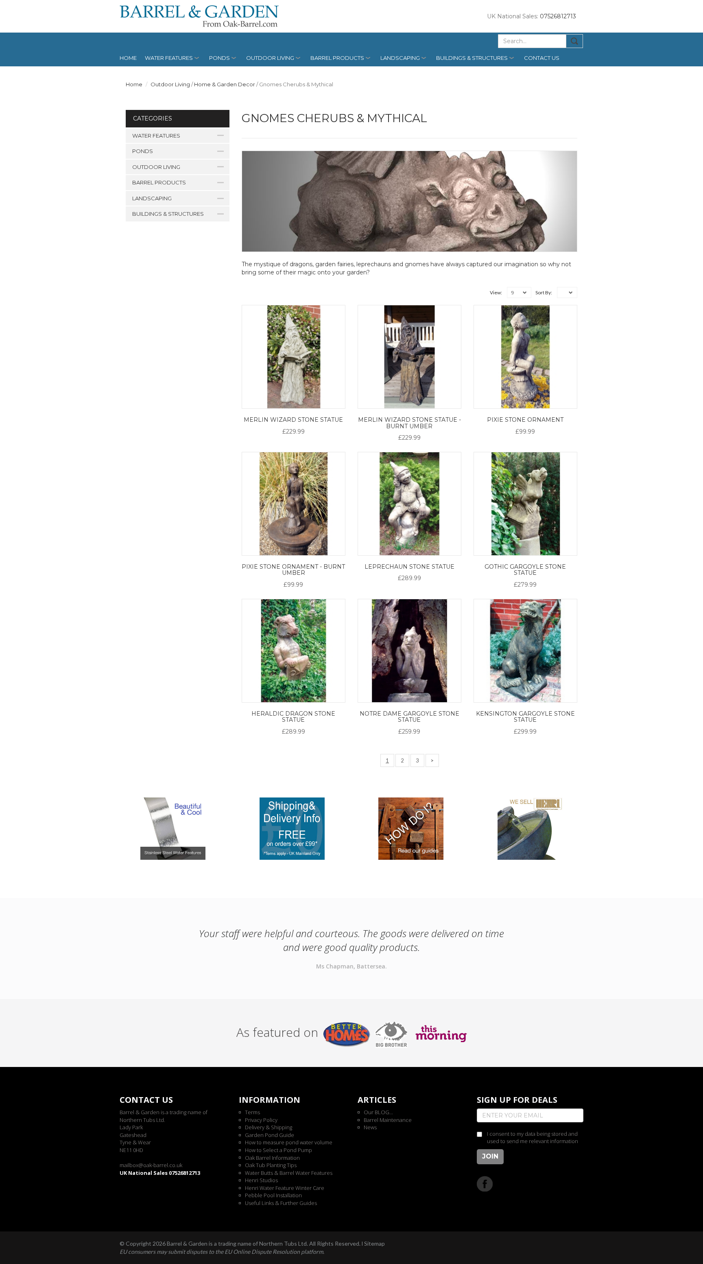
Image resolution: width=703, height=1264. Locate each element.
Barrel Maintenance (388, 1120)
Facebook (485, 1184)
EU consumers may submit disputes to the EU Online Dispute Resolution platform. (222, 1251)
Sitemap (374, 1243)
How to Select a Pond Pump (278, 1150)
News (370, 1127)
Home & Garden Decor (224, 84)
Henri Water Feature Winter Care (284, 1188)
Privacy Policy (261, 1120)
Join (490, 1156)
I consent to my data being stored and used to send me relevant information (532, 1137)
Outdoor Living (170, 84)
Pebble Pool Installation (273, 1195)
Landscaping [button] (400, 58)
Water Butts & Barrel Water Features (288, 1172)
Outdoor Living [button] (270, 58)
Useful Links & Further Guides (281, 1203)
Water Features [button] (169, 58)
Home (128, 58)
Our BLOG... (378, 1112)
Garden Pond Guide (269, 1135)
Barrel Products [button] (337, 58)
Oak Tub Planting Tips (271, 1165)
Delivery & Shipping (268, 1127)
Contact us (541, 58)
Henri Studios (261, 1180)
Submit (574, 41)
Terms (252, 1112)
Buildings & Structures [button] (472, 58)
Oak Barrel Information (272, 1157)
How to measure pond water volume (288, 1142)
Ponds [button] (219, 58)
